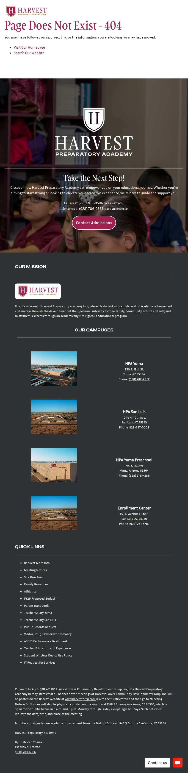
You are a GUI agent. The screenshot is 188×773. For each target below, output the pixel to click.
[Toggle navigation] (177, 11)
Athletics (30, 591)
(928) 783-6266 (25, 752)
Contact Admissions (94, 222)
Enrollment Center (134, 508)
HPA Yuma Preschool (134, 459)
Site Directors (33, 577)
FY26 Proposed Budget (39, 598)
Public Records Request (40, 627)
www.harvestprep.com (80, 699)
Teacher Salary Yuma (38, 613)
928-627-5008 (139, 427)
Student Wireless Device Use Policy (48, 655)
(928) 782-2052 (139, 379)
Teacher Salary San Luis (40, 620)
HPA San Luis (134, 411)
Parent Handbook (36, 605)
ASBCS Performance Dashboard (45, 641)
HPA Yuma (134, 363)
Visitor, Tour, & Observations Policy (48, 634)
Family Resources (36, 584)
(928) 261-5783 (139, 524)
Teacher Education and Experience (47, 648)
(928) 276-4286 (139, 475)
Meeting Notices (35, 570)
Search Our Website (29, 52)
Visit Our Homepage (29, 47)
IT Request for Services (39, 662)
